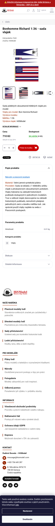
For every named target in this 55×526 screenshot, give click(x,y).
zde (17, 505)
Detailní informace (10, 126)
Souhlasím (27, 519)
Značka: (9, 41)
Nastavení (27, 511)
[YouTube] (16, 485)
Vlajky (13, 243)
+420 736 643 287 (14, 462)
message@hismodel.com (18, 457)
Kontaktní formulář (12, 479)
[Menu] (52, 10)
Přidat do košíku (26, 148)
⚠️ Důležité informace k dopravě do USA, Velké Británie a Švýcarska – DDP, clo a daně (27, 3)
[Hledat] (28, 10)
